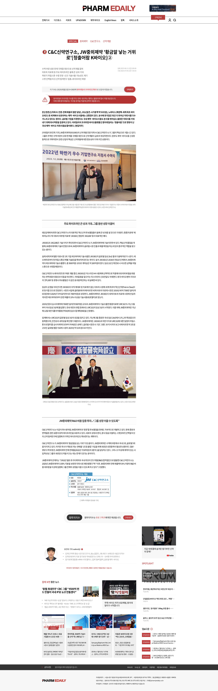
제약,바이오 (125, 628)
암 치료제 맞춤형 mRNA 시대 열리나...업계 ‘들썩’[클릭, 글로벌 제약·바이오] (92, 559)
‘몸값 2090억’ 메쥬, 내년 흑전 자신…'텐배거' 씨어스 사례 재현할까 (68, 607)
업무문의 (144, 667)
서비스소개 (133, 20)
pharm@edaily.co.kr (157, 680)
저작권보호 (173, 667)
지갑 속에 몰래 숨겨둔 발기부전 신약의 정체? (159, 550)
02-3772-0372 (135, 680)
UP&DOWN (81, 20)
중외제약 (84, 41)
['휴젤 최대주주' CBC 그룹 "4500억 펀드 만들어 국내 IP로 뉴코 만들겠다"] (91, 591)
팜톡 (122, 20)
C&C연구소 (95, 41)
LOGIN (169, 20)
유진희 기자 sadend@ (72, 549)
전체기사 (45, 20)
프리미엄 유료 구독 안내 (63, 667)
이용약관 (152, 667)
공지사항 (47, 667)
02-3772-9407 (126, 680)
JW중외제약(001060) (69, 132)
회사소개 (129, 667)
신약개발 (107, 41)
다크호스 (57, 20)
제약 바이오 (95, 20)
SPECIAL (73, 41)
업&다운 (101, 628)
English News (110, 20)
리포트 (68, 20)
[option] (73, 667)
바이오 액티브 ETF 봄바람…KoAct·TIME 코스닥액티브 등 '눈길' (67, 603)
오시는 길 (137, 667)
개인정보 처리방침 (162, 667)
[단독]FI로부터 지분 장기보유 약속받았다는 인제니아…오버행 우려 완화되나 (92, 556)
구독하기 (130, 89)
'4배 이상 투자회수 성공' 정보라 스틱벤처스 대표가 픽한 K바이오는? (68, 600)
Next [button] (55, 668)
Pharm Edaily (54, 680)
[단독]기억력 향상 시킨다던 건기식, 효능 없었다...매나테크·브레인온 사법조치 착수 (94, 553)
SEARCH (174, 20)
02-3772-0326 (111, 680)
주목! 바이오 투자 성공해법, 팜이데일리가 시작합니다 (118, 604)
